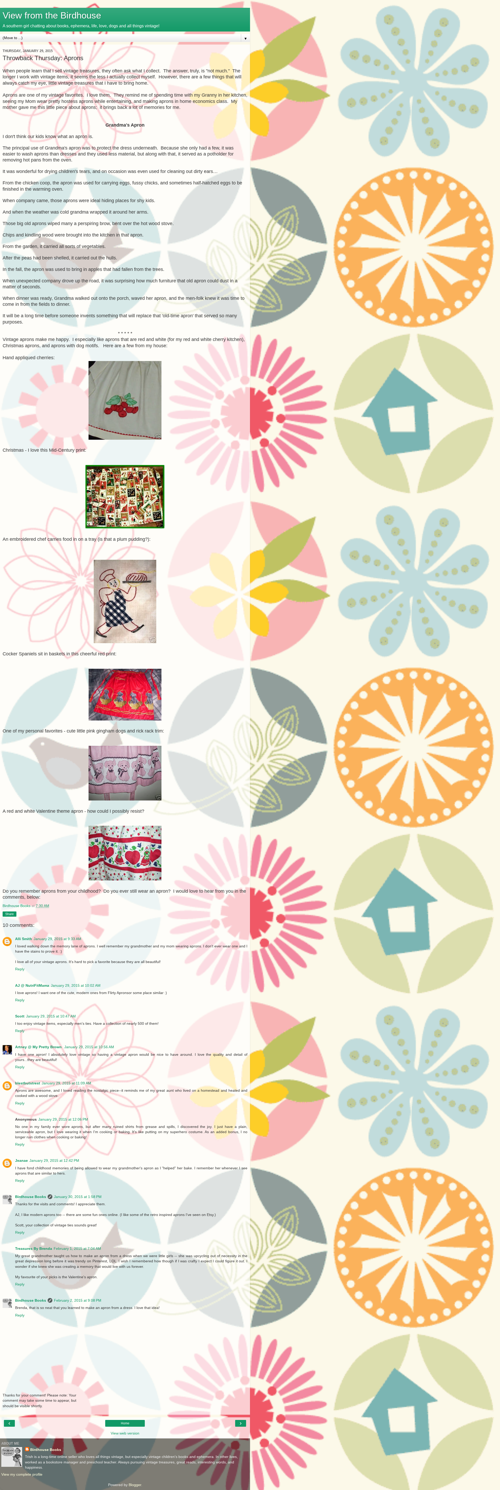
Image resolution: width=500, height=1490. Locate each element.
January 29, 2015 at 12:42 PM (54, 1160)
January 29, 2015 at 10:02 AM (76, 985)
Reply (19, 969)
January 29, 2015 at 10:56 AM (89, 1047)
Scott (19, 1016)
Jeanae (21, 1160)
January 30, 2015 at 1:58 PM (78, 1197)
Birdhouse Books (30, 1197)
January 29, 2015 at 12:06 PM (63, 1119)
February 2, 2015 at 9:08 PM (77, 1300)
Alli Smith (23, 939)
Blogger (135, 1485)
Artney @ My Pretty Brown (39, 1047)
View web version (125, 1433)
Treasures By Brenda (33, 1248)
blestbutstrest (27, 1083)
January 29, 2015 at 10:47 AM (51, 1016)
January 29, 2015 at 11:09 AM (66, 1083)
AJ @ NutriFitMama (32, 985)
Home (125, 1423)
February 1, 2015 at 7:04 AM (77, 1248)
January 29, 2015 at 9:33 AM (57, 939)
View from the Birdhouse (52, 15)
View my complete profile (21, 1474)
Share (9, 914)
